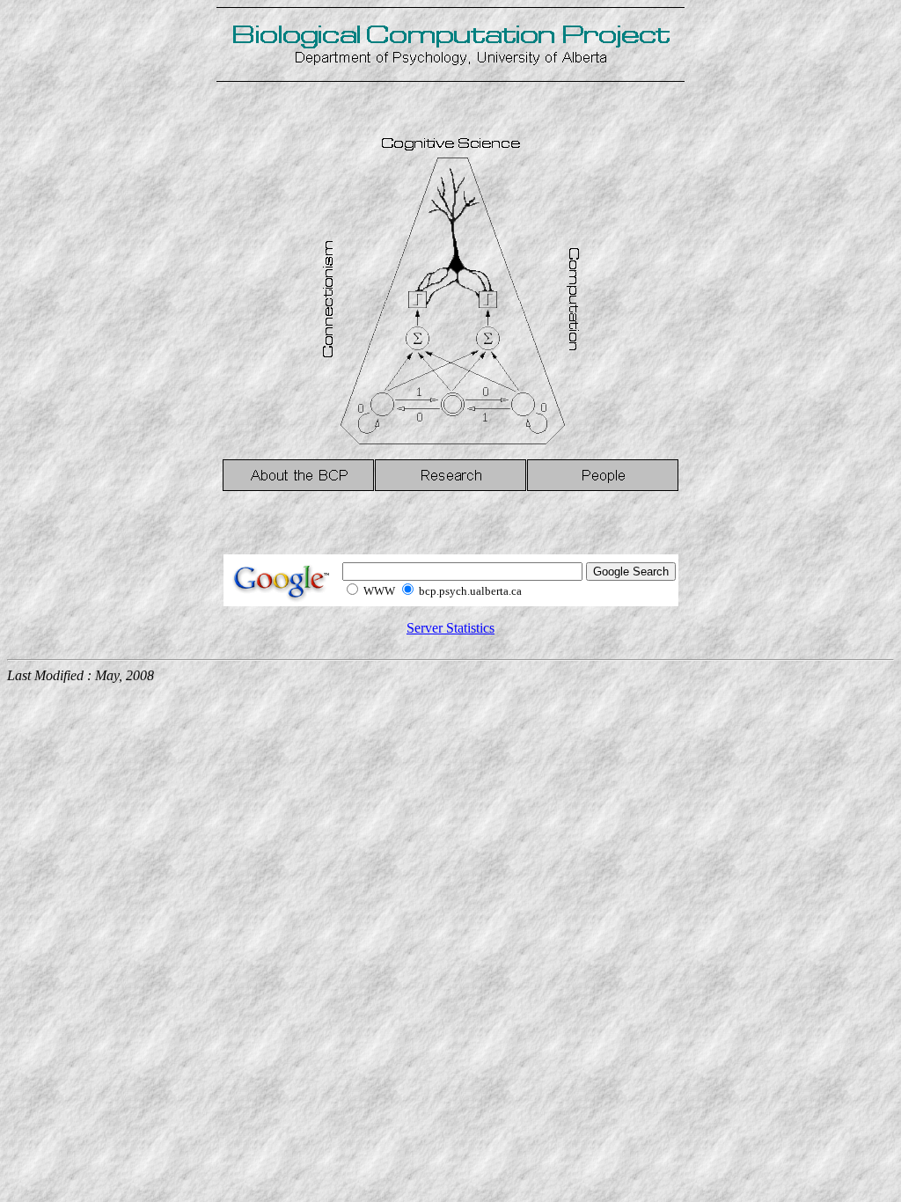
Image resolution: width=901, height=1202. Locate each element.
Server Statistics (450, 627)
